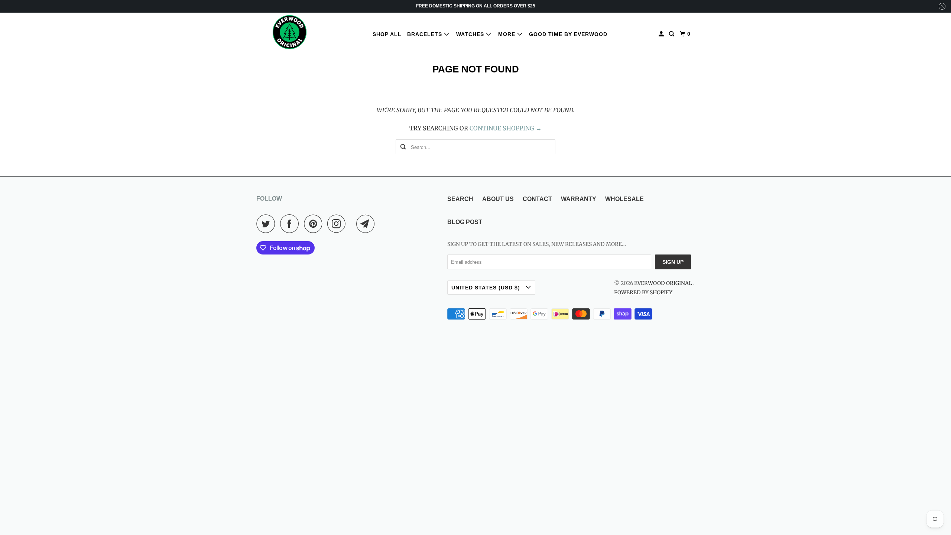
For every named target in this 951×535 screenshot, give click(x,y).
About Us (498, 199)
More (507, 34)
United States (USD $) (486, 288)
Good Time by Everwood (568, 34)
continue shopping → (506, 128)
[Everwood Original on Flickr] (353, 223)
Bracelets (425, 34)
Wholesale (624, 199)
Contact (537, 199)
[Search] (672, 33)
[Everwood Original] (289, 32)
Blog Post (464, 222)
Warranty (578, 199)
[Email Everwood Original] (367, 223)
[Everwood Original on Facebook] (291, 223)
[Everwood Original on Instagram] (338, 223)
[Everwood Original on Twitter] (267, 223)
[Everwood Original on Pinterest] (315, 223)
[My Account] (662, 33)
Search (460, 199)
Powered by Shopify (643, 292)
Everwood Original (663, 283)
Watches (471, 34)
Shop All (387, 34)
